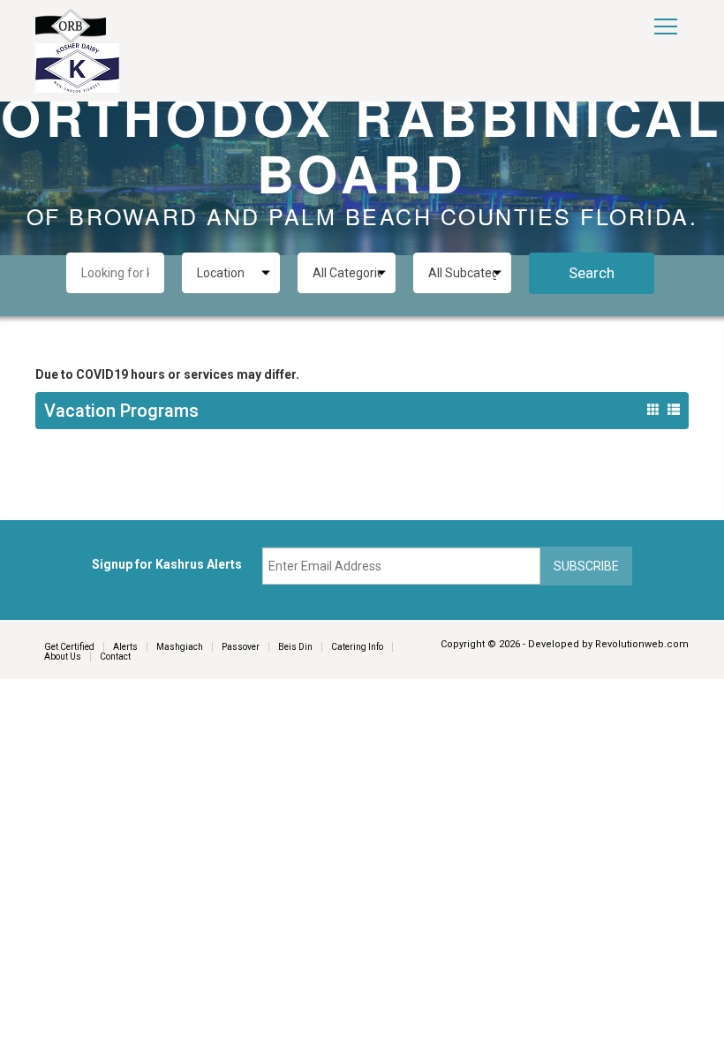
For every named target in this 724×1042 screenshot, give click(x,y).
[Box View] (653, 410)
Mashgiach (179, 647)
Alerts (125, 647)
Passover (241, 647)
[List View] (673, 410)
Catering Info (357, 647)
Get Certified (69, 647)
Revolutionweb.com (642, 644)
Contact (115, 656)
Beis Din (295, 647)
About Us (62, 656)
